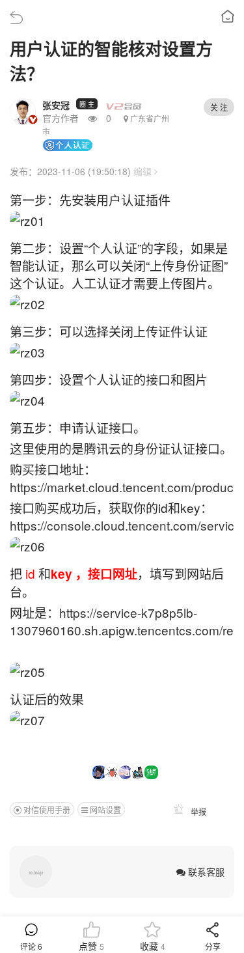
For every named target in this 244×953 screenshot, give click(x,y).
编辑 (143, 171)
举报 (197, 811)
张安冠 (56, 104)
